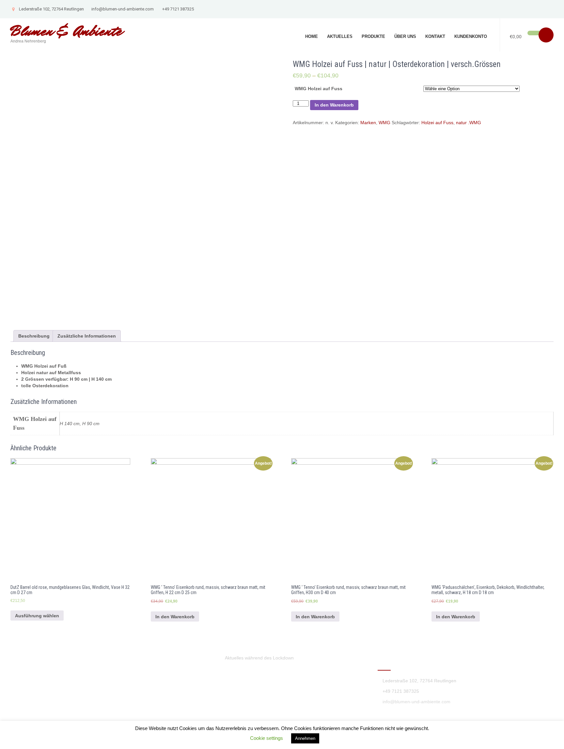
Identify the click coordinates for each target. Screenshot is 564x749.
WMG (384, 122)
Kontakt (435, 36)
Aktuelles (339, 36)
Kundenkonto (470, 36)
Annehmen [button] (305, 738)
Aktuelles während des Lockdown (259, 657)
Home (311, 36)
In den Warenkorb (334, 105)
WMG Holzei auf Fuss (318, 88)
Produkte (373, 36)
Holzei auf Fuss (437, 122)
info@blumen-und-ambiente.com (122, 9)
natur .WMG (468, 122)
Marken (368, 122)
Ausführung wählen (37, 615)
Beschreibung (34, 336)
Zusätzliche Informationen (86, 336)
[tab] (34, 336)
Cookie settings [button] (266, 738)
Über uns (405, 36)
